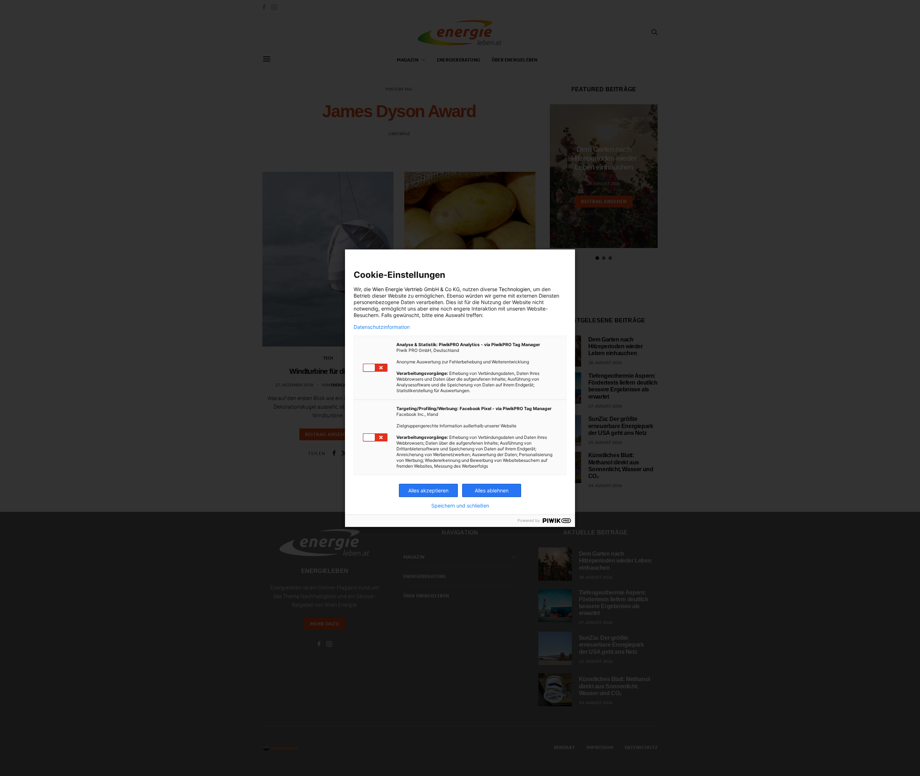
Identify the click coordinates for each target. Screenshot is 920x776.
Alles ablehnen (492, 490)
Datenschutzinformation (382, 327)
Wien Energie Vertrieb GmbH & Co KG (416, 289)
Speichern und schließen (460, 506)
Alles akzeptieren (428, 490)
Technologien (514, 289)
